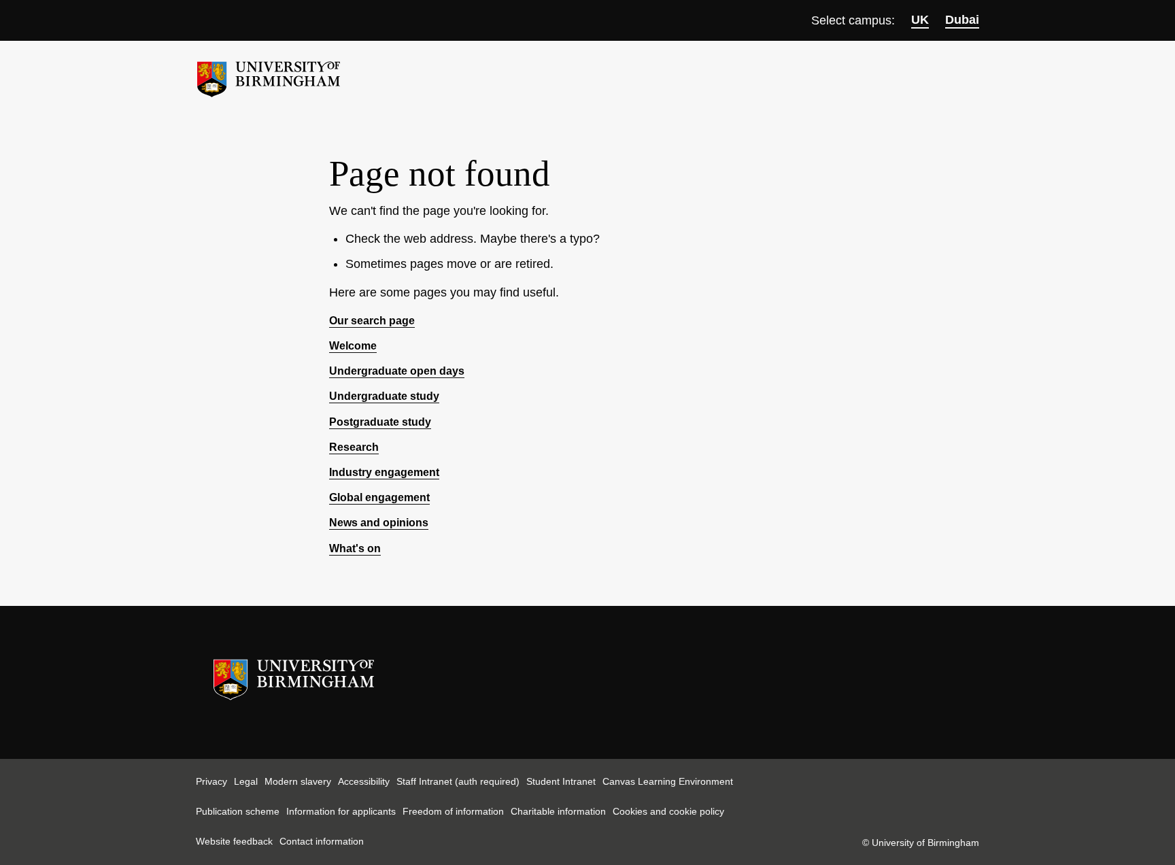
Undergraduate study (384, 396)
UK (920, 20)
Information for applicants (341, 811)
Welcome (353, 346)
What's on (355, 548)
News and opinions (378, 522)
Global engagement (379, 497)
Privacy (211, 781)
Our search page (372, 320)
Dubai (962, 20)
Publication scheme (237, 811)
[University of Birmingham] (268, 74)
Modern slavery (298, 781)
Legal (246, 781)
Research (354, 447)
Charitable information (558, 811)
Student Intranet (561, 781)
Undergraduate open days (396, 371)
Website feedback (234, 841)
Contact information (321, 841)
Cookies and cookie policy (668, 811)
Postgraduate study (380, 422)
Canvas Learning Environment (667, 781)
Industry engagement (384, 472)
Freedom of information (453, 811)
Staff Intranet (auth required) (458, 781)
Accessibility (364, 781)
